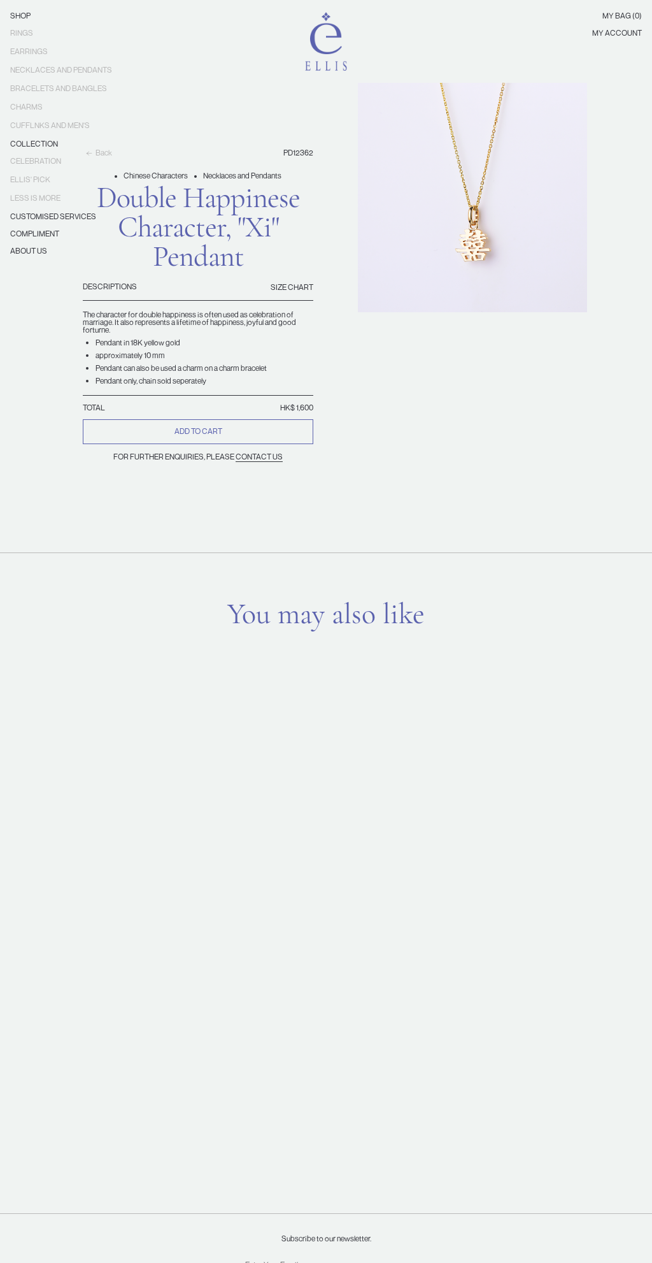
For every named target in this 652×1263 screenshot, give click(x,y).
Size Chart (292, 287)
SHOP (20, 15)
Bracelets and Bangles (58, 88)
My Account (617, 33)
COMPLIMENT (34, 233)
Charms (26, 107)
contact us (259, 456)
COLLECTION (34, 143)
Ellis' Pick (30, 179)
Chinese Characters (156, 175)
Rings (21, 33)
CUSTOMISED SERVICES (53, 216)
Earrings (29, 51)
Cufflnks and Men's (50, 125)
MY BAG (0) (622, 15)
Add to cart (198, 431)
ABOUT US (28, 251)
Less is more (35, 198)
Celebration (35, 161)
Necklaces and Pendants (61, 70)
